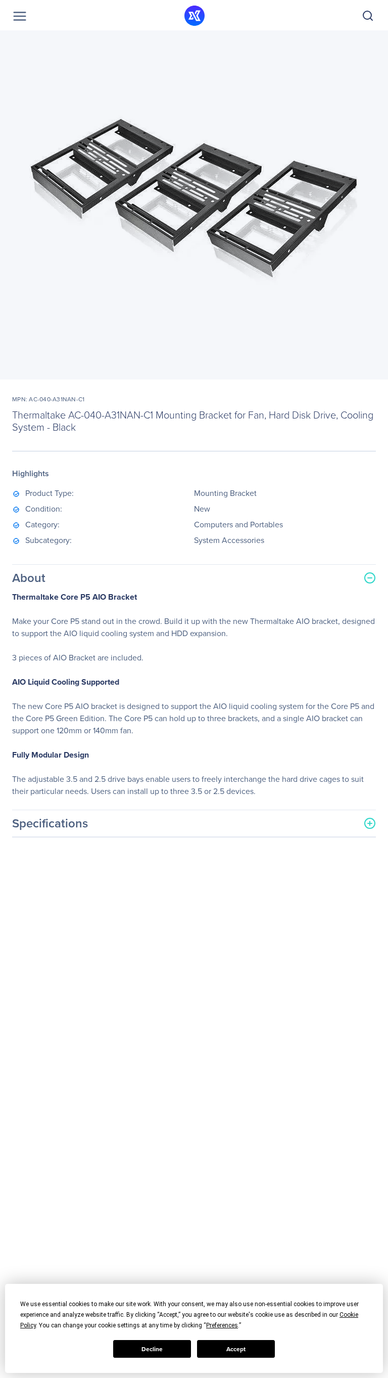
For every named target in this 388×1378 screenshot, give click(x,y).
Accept (236, 1349)
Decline (152, 1349)
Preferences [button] (222, 1325)
